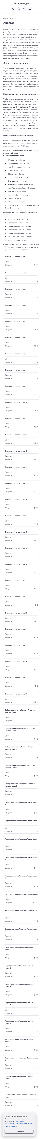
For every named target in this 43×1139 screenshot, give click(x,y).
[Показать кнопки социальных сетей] (13, 9)
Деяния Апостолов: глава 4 (15, 305)
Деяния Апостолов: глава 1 (15, 257)
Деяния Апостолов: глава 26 (16, 661)
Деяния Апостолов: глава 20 (16, 564)
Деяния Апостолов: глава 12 (16, 435)
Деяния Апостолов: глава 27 (16, 678)
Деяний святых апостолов (27, 34)
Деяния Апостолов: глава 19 (16, 548)
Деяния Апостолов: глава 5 (15, 321)
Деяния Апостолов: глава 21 (16, 580)
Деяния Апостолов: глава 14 (16, 467)
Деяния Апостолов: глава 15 (16, 483)
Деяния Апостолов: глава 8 (15, 370)
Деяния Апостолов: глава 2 (15, 273)
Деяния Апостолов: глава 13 (16, 451)
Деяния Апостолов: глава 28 (16, 694)
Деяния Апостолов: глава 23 (16, 613)
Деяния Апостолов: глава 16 (16, 499)
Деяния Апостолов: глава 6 (15, 338)
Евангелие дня (21, 3)
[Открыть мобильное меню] (30, 9)
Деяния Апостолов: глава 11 (16, 418)
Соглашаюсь (19, 1131)
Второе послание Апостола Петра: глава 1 (21, 894)
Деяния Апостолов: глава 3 (15, 289)
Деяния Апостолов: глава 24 (16, 629)
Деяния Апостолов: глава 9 (15, 386)
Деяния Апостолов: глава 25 (16, 645)
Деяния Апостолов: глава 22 (16, 597)
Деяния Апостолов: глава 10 (16, 402)
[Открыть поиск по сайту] (24, 9)
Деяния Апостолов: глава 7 (15, 354)
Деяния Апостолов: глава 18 (16, 532)
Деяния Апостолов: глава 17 (16, 516)
